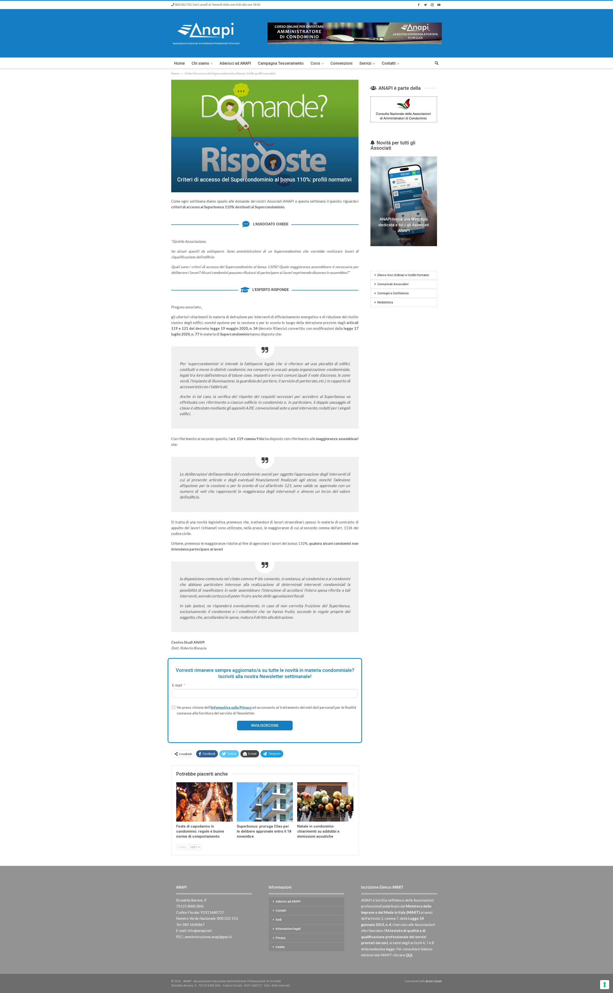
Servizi (365, 63)
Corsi (315, 63)
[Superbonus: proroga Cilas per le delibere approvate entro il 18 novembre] (265, 802)
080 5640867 (193, 924)
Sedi (279, 919)
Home (179, 63)
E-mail (177, 685)
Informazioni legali (288, 929)
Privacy (280, 938)
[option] (403, 202)
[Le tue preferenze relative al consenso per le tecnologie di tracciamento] (604, 984)
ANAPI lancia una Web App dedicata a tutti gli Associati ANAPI (403, 225)
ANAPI (181, 887)
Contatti (389, 63)
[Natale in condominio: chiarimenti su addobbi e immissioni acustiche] (325, 802)
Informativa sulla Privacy (231, 707)
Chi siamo (200, 63)
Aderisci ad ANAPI (235, 63)
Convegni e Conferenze (393, 293)
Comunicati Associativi (393, 284)
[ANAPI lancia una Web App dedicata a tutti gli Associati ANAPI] (403, 201)
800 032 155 (227, 918)
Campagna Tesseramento (281, 63)
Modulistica (385, 302)
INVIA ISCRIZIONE (264, 725)
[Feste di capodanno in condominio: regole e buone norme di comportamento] (204, 802)
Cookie (280, 947)
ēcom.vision (434, 981)
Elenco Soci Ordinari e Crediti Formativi (403, 275)
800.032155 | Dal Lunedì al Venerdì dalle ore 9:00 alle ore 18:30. (217, 4)
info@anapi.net (200, 930)
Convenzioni (341, 63)
